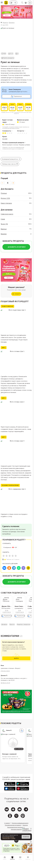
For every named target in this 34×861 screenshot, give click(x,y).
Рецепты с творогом (23, 624)
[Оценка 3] (9, 556)
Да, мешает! (16, 294)
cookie (13, 838)
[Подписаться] (22, 730)
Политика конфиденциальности (20, 823)
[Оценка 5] (15, 556)
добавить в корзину (17, 247)
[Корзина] (26, 3)
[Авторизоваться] (30, 3)
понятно (26, 836)
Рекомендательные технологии (15, 827)
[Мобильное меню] (2, 2)
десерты (4, 624)
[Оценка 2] (6, 556)
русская (4, 139)
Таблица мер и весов (9, 164)
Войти (16, 658)
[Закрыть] (31, 828)
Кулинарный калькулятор (10, 159)
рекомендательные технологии (8, 837)
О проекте (7, 823)
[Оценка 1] (3, 556)
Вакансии (25, 825)
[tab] (4, 858)
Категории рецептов (16, 829)
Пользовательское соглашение (13, 825)
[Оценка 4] (12, 556)
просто (12, 624)
